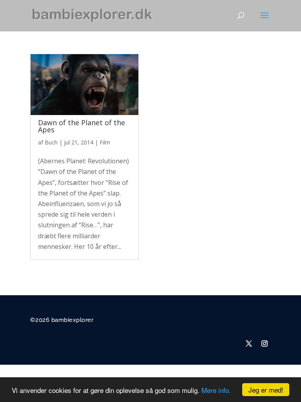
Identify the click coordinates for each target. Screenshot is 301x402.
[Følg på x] (249, 343)
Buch (51, 142)
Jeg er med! (265, 390)
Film (105, 142)
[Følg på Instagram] (264, 343)
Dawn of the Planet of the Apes (81, 126)
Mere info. (216, 390)
